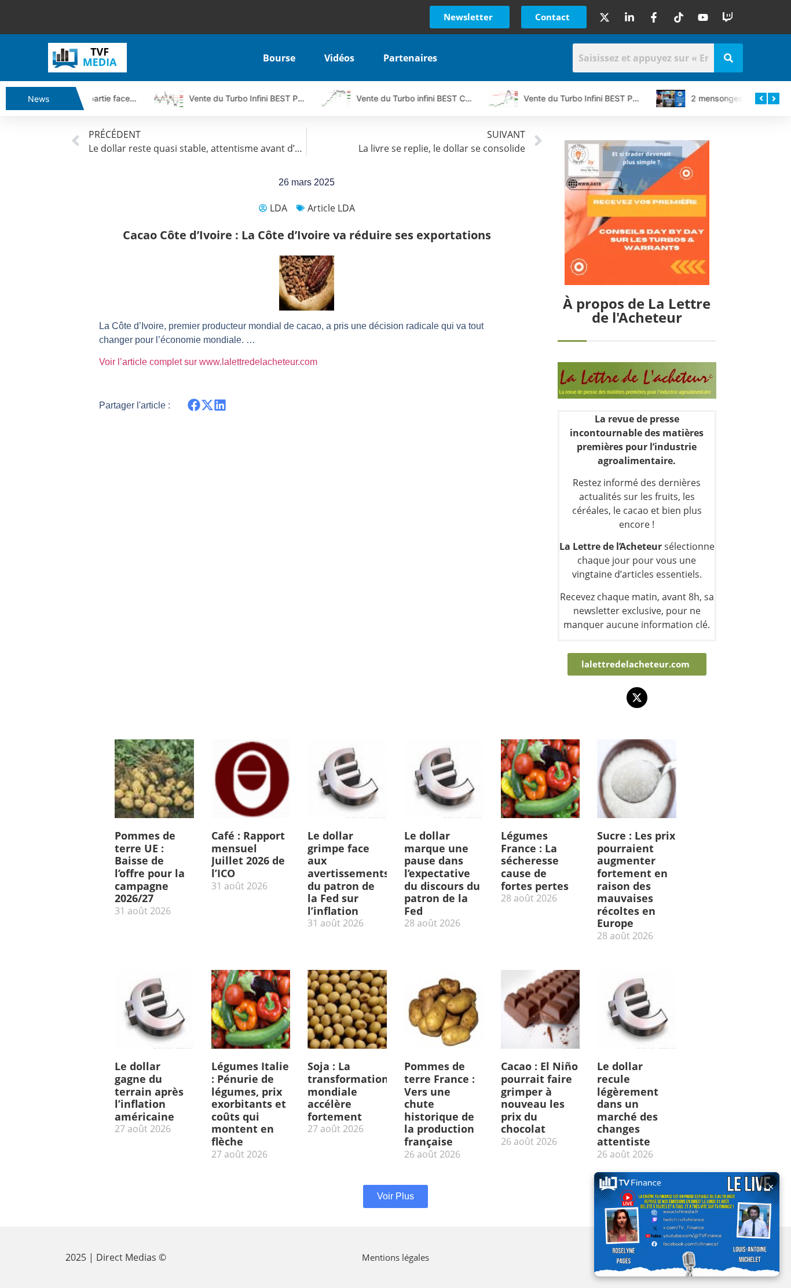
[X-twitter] (637, 697)
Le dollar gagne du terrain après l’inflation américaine (149, 1091)
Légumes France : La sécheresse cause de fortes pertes (535, 860)
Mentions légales (395, 1257)
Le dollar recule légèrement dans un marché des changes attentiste (627, 1103)
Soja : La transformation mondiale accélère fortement (348, 1091)
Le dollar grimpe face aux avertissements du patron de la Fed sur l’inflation (348, 873)
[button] (194, 404)
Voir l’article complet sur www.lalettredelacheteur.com (208, 362)
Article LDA (331, 208)
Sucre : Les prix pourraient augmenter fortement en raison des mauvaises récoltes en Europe (636, 879)
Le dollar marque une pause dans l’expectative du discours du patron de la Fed (442, 873)
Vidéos (339, 58)
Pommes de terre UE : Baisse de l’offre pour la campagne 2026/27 (150, 867)
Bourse (279, 58)
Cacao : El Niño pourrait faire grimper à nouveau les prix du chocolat (539, 1097)
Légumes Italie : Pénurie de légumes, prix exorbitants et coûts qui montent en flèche (250, 1103)
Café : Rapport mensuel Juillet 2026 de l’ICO (248, 854)
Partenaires (410, 58)
